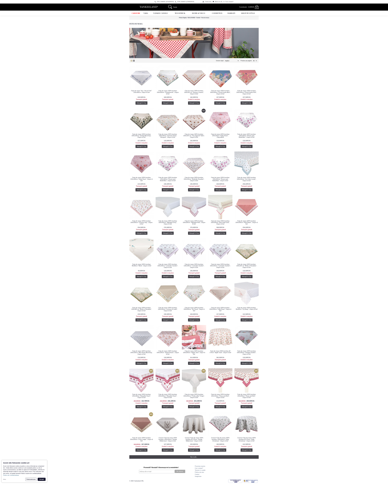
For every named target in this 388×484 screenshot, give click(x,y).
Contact (197, 474)
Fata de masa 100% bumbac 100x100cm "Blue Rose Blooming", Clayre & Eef (141, 352)
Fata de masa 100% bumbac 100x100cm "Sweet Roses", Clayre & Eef (168, 352)
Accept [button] (42, 479)
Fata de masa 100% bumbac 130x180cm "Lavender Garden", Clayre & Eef (194, 265)
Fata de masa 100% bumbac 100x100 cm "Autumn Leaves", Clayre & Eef (194, 92)
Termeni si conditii (200, 470)
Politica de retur (199, 472)
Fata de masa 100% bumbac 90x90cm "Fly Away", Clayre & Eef (246, 308)
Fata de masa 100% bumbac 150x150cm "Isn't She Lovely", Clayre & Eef (246, 179)
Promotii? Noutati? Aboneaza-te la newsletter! (161, 467)
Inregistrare (198, 476)
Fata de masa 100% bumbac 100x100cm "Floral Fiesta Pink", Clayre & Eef (246, 92)
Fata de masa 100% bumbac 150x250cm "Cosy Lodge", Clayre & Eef (141, 439)
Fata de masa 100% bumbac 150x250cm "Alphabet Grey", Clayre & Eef (168, 222)
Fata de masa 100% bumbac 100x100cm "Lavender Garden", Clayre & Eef (167, 265)
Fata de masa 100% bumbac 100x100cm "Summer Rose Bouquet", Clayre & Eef (168, 135)
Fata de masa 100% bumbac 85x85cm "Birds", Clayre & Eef (141, 265)
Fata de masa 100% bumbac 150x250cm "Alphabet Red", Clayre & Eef (194, 222)
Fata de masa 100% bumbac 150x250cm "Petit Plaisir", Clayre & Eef (246, 222)
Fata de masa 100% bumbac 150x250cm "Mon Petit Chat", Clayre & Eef (220, 222)
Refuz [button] (4, 479)
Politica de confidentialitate (11, 475)
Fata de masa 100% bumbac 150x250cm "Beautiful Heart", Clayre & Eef (167, 396)
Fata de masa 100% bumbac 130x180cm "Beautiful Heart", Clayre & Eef (141, 396)
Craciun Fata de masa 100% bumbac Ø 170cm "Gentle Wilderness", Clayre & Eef (194, 439)
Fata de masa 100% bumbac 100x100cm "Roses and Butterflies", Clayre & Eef (246, 135)
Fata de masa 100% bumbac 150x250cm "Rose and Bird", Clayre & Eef (246, 396)
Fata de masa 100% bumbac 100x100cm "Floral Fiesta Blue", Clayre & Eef (220, 92)
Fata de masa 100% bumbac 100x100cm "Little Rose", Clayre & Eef (220, 309)
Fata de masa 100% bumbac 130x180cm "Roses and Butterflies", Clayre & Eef (168, 179)
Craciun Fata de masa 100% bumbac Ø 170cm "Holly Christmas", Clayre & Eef (246, 439)
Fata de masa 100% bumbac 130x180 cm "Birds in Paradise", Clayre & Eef (141, 309)
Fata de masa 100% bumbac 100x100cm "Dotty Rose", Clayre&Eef (220, 135)
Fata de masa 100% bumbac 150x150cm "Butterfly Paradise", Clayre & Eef (194, 179)
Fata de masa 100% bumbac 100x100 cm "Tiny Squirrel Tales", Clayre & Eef (194, 135)
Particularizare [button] (31, 479)
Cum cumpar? (199, 468)
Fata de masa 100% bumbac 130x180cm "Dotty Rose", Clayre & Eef (141, 179)
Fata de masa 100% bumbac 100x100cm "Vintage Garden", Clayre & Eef (246, 352)
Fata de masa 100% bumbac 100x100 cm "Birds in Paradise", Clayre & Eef (246, 265)
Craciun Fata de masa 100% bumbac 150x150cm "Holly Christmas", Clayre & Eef (220, 439)
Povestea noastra (200, 466)
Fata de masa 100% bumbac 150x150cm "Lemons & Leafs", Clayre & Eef (168, 309)
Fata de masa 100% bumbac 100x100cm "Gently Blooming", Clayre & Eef (141, 135)
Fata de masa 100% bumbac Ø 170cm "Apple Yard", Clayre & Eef (220, 351)
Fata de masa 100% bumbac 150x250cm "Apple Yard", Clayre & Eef (194, 352)
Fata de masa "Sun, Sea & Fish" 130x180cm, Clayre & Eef (141, 91)
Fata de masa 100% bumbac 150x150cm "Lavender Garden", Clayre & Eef (220, 265)
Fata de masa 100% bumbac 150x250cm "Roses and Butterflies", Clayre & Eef (220, 179)
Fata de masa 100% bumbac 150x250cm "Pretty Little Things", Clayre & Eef (194, 396)
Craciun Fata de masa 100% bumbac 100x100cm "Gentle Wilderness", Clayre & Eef (168, 439)
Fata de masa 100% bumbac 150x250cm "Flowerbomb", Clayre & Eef (168, 92)
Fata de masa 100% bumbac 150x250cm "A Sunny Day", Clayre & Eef (141, 222)
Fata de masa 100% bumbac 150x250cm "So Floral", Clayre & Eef (194, 309)
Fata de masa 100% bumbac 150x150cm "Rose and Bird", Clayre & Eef (220, 396)
